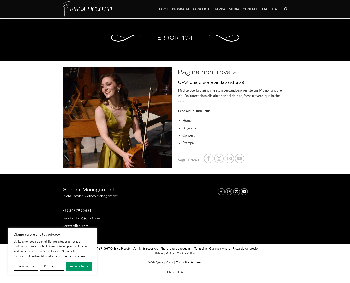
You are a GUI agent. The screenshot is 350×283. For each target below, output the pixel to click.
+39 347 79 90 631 (77, 211)
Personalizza (26, 266)
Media (234, 9)
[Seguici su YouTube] (239, 158)
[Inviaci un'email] (229, 158)
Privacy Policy (164, 253)
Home (164, 9)
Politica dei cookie (74, 256)
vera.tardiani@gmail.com (81, 218)
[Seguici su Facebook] (208, 158)
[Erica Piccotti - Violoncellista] (90, 9)
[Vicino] (92, 231)
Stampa (219, 9)
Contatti (250, 9)
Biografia (181, 9)
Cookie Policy (185, 253)
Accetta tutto (79, 266)
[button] (285, 9)
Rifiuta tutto (52, 266)
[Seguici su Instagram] (219, 158)
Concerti (201, 9)
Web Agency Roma (161, 262)
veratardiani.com (75, 226)
